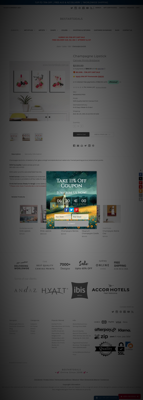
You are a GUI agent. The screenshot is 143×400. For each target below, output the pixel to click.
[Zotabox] (95, 226)
